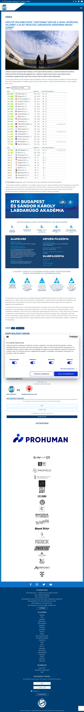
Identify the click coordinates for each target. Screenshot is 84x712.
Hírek (42, 617)
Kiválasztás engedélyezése (41, 374)
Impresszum (42, 668)
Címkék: (7, 328)
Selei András (20, 328)
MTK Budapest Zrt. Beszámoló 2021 (42, 603)
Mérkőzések (42, 621)
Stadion (42, 656)
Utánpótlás (42, 648)
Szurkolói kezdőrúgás (42, 638)
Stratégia (42, 627)
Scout (42, 644)
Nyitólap (42, 615)
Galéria (42, 634)
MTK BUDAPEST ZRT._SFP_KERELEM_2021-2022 (42, 601)
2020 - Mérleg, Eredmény (42, 597)
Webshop (42, 654)
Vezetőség (42, 629)
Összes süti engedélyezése (66, 374)
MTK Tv (42, 646)
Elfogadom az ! (42, 413)
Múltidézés (42, 625)
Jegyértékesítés (42, 652)
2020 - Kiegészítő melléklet (42, 595)
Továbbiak (42, 608)
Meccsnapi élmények (42, 636)
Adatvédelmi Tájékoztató (42, 670)
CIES (13, 328)
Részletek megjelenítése (67, 368)
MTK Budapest (42, 623)
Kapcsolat (42, 661)
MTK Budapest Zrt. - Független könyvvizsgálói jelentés (42, 593)
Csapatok (42, 619)
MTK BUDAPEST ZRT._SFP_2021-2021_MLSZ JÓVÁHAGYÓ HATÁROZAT (42, 599)
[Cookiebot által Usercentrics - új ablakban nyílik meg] (70, 337)
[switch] (32, 362)
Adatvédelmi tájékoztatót (46, 413)
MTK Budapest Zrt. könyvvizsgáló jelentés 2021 (42, 605)
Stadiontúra (42, 640)
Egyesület (42, 659)
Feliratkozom (42, 416)
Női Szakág (42, 650)
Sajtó (42, 642)
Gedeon (42, 631)
